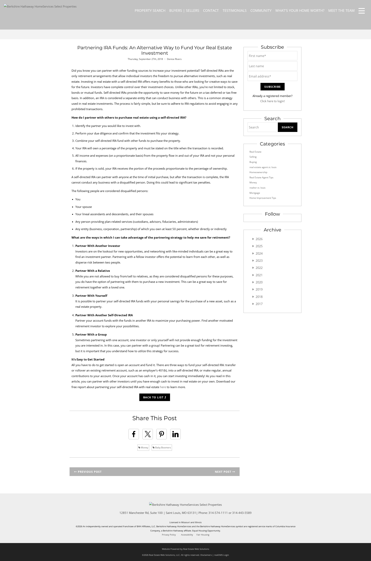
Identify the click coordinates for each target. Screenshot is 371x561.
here (163, 387)
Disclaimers (206, 554)
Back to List (153, 397)
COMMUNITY (260, 10)
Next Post (223, 471)
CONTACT (211, 10)
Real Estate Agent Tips (261, 177)
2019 (259, 289)
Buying (253, 162)
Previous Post (89, 471)
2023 (259, 260)
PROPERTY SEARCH (150, 10)
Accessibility (187, 534)
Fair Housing (203, 534)
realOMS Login (221, 554)
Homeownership (258, 172)
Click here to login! (272, 101)
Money (144, 447)
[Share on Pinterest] (161, 434)
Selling (253, 156)
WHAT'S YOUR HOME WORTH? (299, 10)
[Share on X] (147, 434)
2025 (259, 246)
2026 (259, 239)
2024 (259, 253)
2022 (259, 268)
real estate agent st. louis (263, 167)
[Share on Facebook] (133, 434)
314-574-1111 (218, 513)
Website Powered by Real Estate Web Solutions (185, 548)
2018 (259, 297)
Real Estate (255, 151)
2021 (259, 275)
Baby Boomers (163, 447)
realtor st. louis (257, 187)
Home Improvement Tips (262, 198)
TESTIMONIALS (235, 10)
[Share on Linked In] (175, 434)
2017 (259, 304)
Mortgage (254, 193)
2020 (259, 282)
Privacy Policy (169, 534)
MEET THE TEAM (341, 10)
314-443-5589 (242, 513)
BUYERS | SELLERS (184, 10)
